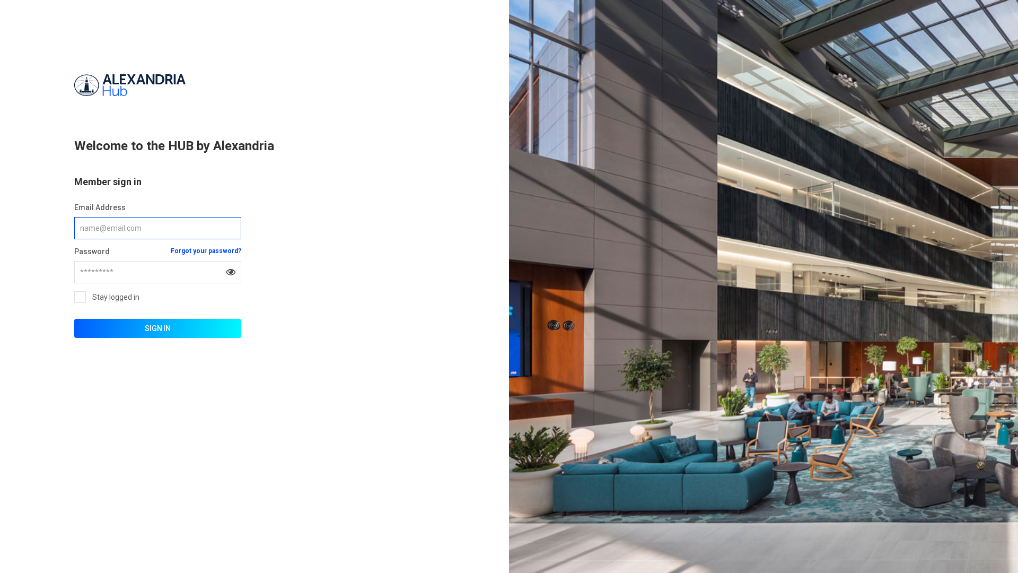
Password (92, 251)
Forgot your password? (206, 251)
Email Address (100, 207)
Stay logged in (115, 297)
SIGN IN (158, 328)
